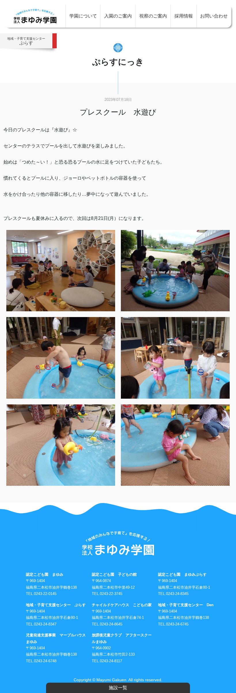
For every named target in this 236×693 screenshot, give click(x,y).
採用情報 (183, 16)
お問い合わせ (214, 16)
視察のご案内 (153, 16)
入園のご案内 (118, 16)
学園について (83, 16)
